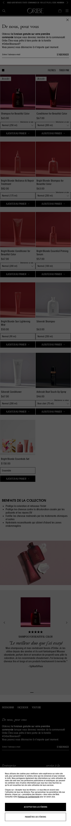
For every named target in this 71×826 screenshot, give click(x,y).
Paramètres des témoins (35, 817)
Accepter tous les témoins (35, 807)
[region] (35, 797)
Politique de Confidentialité (28, 796)
